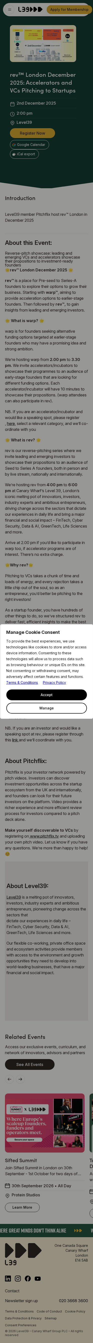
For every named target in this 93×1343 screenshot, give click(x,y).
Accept (47, 695)
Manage (46, 708)
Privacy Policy (54, 682)
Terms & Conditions (22, 682)
